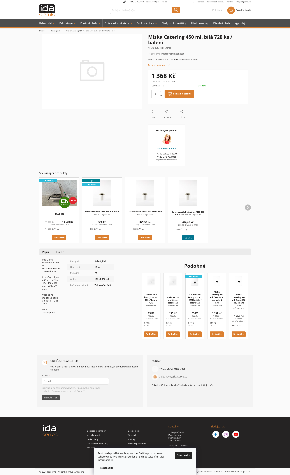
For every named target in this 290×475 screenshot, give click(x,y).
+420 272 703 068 (172, 369)
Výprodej (132, 435)
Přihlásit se (50, 397)
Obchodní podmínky (96, 430)
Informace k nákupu (215, 1)
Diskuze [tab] (59, 252)
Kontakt (230, 1)
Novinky (131, 439)
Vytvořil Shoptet (204, 471)
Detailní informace (157, 65)
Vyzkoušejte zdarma (137, 443)
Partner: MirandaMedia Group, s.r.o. (232, 471)
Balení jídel (100, 261)
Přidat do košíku (182, 93)
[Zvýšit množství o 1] (161, 92)
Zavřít (164, 108)
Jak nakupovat (93, 435)
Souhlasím (183, 455)
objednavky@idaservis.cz (173, 376)
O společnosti (198, 1)
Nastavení (106, 467)
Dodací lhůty (92, 439)
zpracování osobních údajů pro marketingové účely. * (71, 389)
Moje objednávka (243, 1)
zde (111, 460)
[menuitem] (47, 23)
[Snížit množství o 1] (161, 96)
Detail (188, 237)
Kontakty (91, 447)
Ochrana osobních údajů (98, 443)
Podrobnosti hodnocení (173, 53)
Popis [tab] (45, 252)
